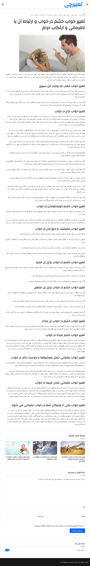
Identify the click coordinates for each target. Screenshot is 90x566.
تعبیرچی (81, 15)
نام (83, 507)
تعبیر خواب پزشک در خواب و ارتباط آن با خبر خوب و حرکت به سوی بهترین (18, 458)
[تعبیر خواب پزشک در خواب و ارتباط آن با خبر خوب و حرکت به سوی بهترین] (17, 448)
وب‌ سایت (40, 516)
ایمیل (83, 516)
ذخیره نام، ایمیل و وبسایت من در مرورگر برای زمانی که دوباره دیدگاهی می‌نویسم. (58, 526)
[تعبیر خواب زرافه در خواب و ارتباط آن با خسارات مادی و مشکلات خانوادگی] (72, 448)
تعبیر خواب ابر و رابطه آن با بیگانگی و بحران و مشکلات (45, 458)
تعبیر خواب (74, 15)
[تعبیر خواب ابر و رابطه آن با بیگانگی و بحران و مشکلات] (45, 448)
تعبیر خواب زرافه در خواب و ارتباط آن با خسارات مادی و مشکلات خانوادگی (73, 459)
